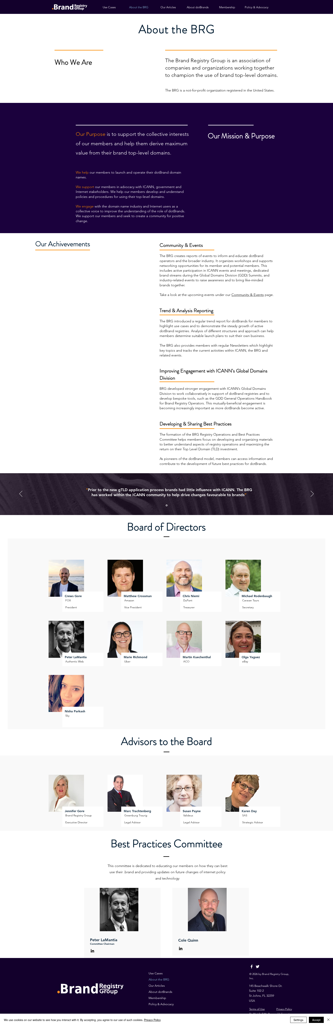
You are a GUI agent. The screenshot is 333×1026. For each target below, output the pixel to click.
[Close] (328, 1020)
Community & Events (247, 295)
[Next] (312, 494)
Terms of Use (257, 1009)
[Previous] (20, 494)
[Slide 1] (166, 505)
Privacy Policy (284, 1009)
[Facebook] (251, 966)
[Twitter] (257, 966)
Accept (316, 1020)
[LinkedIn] (92, 950)
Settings (298, 1020)
